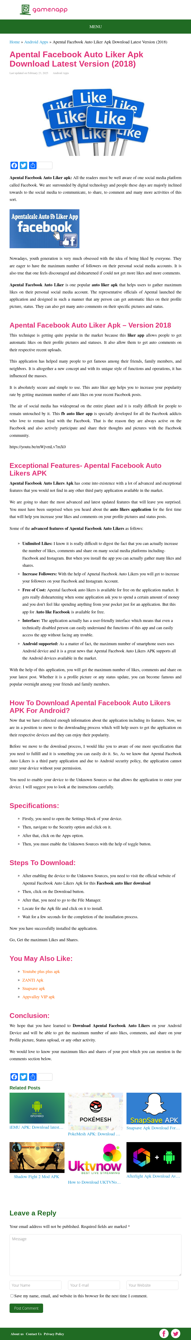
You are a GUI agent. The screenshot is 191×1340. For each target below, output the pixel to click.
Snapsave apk (33, 988)
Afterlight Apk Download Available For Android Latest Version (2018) (153, 1176)
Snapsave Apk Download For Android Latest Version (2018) (153, 1128)
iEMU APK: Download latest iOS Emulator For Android (36, 1127)
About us (17, 1333)
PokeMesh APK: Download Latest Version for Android (95, 1134)
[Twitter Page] (175, 1333)
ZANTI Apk (32, 980)
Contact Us (33, 1333)
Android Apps (36, 42)
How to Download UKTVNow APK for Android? (95, 1182)
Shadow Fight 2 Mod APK (36, 1176)
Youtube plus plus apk (41, 971)
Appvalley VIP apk (38, 996)
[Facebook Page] (164, 1333)
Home (15, 42)
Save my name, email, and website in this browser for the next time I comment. (81, 1295)
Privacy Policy (54, 1333)
